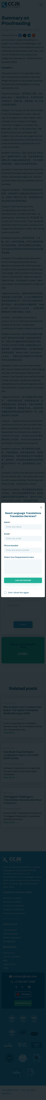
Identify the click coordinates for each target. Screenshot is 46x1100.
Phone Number (11, 545)
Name (7, 522)
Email (7, 534)
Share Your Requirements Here (19, 557)
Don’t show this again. (19, 592)
